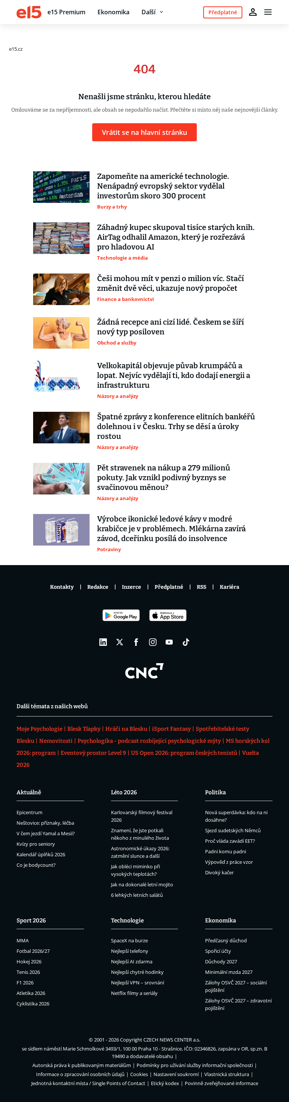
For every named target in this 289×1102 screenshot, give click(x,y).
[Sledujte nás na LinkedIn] (103, 642)
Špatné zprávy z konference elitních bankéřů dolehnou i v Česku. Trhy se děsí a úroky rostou (176, 426)
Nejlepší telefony (129, 951)
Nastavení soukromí (176, 1074)
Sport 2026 (31, 920)
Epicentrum (30, 812)
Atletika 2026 (31, 993)
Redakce (97, 587)
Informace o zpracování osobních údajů (80, 1074)
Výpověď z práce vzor (229, 862)
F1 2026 (25, 982)
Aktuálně (29, 792)
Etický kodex (165, 1083)
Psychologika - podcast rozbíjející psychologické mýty (149, 741)
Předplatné (169, 587)
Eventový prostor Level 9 (93, 753)
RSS (201, 587)
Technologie (127, 920)
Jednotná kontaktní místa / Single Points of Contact (88, 1083)
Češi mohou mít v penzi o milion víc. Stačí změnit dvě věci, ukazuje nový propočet (170, 283)
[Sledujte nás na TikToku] (186, 642)
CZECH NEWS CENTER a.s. (171, 1039)
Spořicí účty (218, 951)
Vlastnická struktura (226, 1074)
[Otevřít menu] (267, 12)
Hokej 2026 (29, 961)
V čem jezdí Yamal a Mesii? (46, 833)
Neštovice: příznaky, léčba (45, 822)
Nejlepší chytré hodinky (137, 972)
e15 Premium (66, 12)
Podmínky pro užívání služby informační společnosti (195, 1065)
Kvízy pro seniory (36, 843)
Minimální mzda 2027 (228, 972)
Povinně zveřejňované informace (221, 1083)
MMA (23, 940)
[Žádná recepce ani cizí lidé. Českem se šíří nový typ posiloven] (61, 333)
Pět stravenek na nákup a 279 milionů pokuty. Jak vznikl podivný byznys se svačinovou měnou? (163, 477)
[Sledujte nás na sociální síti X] (120, 642)
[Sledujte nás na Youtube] (169, 642)
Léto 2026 (124, 792)
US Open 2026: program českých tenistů (184, 753)
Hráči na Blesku (126, 729)
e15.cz (16, 48)
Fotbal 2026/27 (33, 951)
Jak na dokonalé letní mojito (142, 884)
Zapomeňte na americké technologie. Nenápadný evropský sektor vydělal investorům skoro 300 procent (163, 186)
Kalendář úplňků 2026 (41, 854)
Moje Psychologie (39, 729)
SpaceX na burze (129, 940)
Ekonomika (113, 12)
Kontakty (62, 587)
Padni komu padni (225, 851)
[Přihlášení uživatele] (252, 12)
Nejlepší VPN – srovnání (137, 982)
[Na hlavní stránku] (29, 12)
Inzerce (131, 587)
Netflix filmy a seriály (134, 993)
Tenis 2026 (28, 972)
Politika (215, 792)
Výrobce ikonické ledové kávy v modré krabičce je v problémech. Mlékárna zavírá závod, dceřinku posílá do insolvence (171, 528)
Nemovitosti (56, 741)
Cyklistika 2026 (33, 1003)
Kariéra (229, 587)
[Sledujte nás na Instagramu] (153, 642)
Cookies (139, 1074)
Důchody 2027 (221, 961)
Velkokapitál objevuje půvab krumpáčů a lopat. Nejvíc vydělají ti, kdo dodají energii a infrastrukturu (173, 375)
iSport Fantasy (171, 729)
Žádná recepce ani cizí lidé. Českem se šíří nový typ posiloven (170, 326)
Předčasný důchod (226, 940)
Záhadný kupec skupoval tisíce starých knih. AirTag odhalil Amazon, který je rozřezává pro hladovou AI (176, 237)
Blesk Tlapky (83, 729)
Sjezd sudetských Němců (233, 830)
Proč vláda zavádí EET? (230, 840)
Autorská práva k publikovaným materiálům (81, 1065)
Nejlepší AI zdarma (131, 961)
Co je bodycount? (36, 865)
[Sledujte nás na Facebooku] (136, 642)
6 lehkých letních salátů (137, 895)
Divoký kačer (219, 872)
